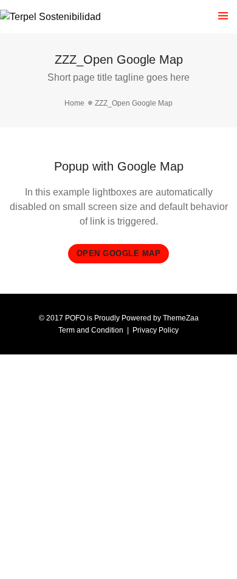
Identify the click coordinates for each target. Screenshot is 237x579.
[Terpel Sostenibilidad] (50, 16)
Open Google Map (119, 253)
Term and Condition (90, 330)
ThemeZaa (181, 318)
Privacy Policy (155, 330)
